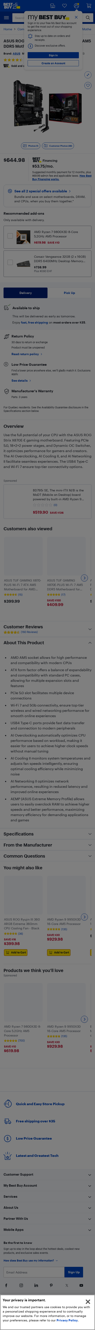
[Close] (88, 1302)
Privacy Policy (67, 1320)
